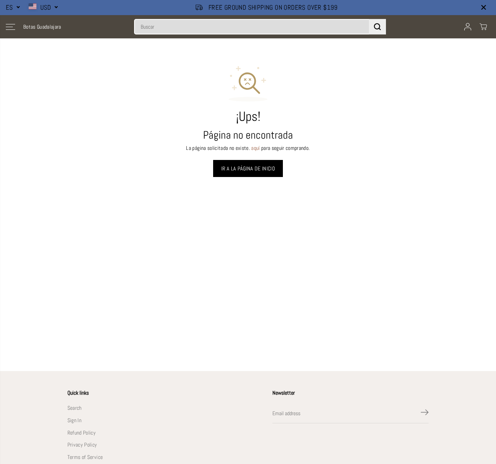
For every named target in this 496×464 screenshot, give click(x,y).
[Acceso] (468, 27)
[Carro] (483, 27)
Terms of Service (85, 457)
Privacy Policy (82, 445)
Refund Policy (81, 433)
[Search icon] (377, 26)
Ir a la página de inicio (248, 168)
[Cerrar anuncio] (483, 7)
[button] (10, 26)
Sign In (74, 420)
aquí (255, 148)
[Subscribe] (425, 413)
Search (74, 408)
